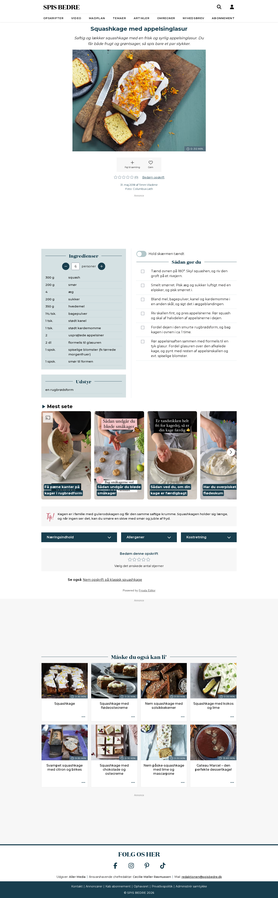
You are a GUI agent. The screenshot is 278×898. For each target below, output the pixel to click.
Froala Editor (147, 590)
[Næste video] (231, 452)
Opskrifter (53, 18)
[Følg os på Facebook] (115, 866)
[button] (66, 455)
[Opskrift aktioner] (83, 717)
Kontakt (77, 886)
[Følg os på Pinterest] (147, 866)
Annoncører (94, 886)
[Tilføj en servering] (101, 266)
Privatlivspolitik (162, 886)
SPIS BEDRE (61, 6)
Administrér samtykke (191, 886)
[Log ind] (232, 7)
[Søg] (219, 7)
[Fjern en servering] (65, 266)
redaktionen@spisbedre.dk (202, 877)
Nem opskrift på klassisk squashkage (112, 580)
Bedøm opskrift (153, 177)
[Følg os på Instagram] (131, 866)
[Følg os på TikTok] (163, 866)
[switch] (141, 254)
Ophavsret (141, 886)
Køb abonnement (118, 886)
